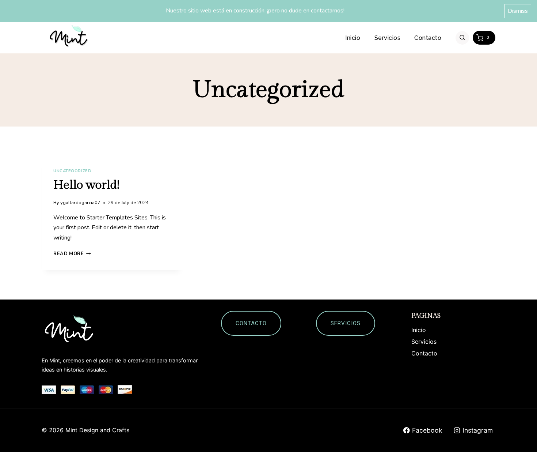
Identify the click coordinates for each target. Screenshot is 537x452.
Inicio (352, 37)
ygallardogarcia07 (80, 202)
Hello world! (86, 185)
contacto (251, 323)
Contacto (427, 37)
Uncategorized (72, 171)
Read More (72, 254)
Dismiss (518, 11)
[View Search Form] (462, 38)
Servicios (387, 37)
